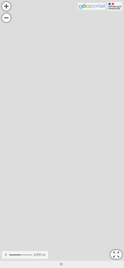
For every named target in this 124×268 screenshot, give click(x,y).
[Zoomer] (6, 6)
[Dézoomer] (6, 18)
